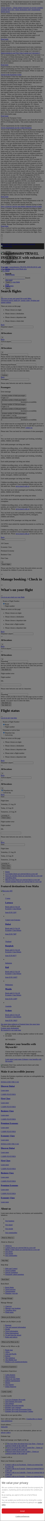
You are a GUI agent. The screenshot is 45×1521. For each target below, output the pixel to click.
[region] (22, 1499)
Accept (22, 1511)
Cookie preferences (22, 1516)
